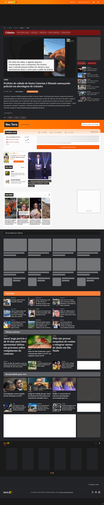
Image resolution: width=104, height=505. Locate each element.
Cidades (21, 27)
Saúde (29, 349)
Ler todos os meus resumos (68, 147)
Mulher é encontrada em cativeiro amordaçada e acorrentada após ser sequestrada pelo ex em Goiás (63, 396)
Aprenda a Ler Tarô (19, 161)
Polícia (16, 117)
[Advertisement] (88, 365)
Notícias (10, 27)
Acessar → (23, 167)
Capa (5, 27)
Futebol (37, 309)
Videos (27, 27)
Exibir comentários (19, 91)
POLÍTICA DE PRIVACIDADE (66, 492)
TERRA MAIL (72, 2)
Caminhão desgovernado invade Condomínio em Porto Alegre (44, 365)
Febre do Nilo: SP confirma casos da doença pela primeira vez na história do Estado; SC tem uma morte (15, 365)
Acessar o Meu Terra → (26, 124)
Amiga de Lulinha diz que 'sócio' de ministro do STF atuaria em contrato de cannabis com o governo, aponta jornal (39, 396)
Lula (14, 403)
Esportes (39, 403)
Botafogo (13, 297)
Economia (62, 297)
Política (30, 391)
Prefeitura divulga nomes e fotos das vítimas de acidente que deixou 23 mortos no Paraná (69, 408)
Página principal (12, 2)
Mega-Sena (13, 309)
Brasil (16, 27)
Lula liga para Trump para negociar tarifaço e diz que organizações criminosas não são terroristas (19, 408)
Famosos (62, 309)
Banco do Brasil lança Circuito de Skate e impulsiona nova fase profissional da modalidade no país (43, 408)
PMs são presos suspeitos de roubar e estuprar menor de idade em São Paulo (64, 344)
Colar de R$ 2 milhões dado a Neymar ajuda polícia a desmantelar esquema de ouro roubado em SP (68, 365)
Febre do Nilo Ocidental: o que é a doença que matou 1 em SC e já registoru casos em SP (39, 353)
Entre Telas (38, 297)
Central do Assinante (83, 2)
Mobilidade (38, 320)
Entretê (62, 320)
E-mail (93, 2)
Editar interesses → (95, 132)
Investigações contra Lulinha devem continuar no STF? (14, 395)
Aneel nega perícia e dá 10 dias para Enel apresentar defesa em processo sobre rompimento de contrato (15, 346)
